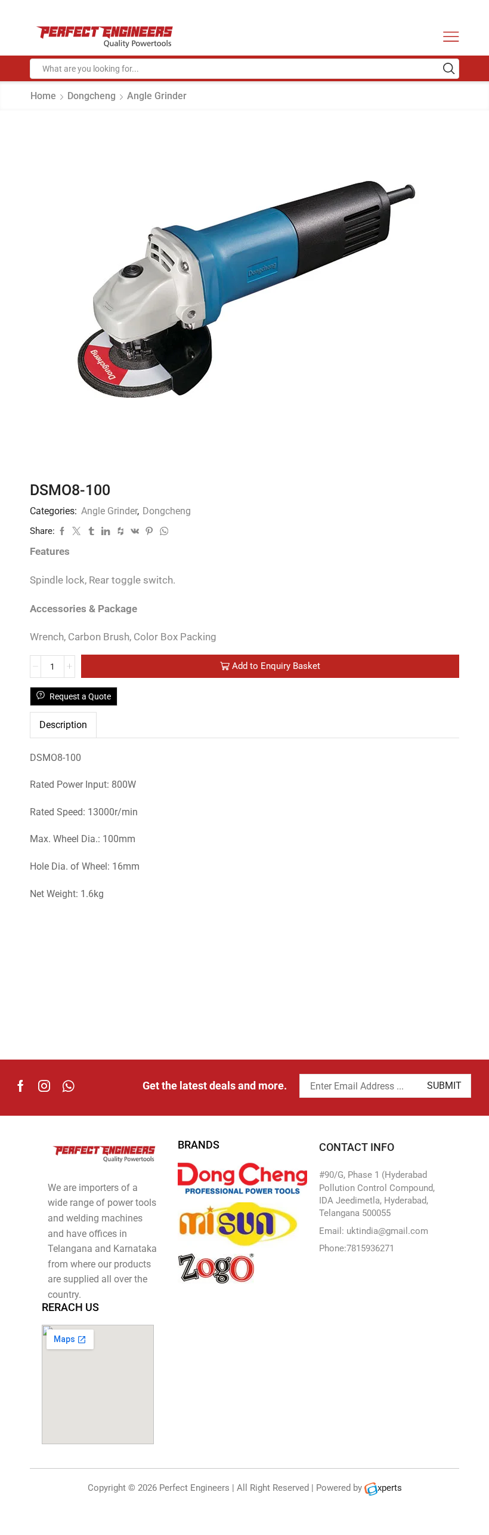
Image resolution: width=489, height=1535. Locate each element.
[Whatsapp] (68, 1086)
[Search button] (449, 68)
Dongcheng (91, 96)
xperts (389, 1487)
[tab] (63, 725)
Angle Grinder (157, 96)
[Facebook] (20, 1086)
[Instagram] (44, 1086)
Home (43, 96)
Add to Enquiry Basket (276, 666)
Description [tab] (63, 724)
